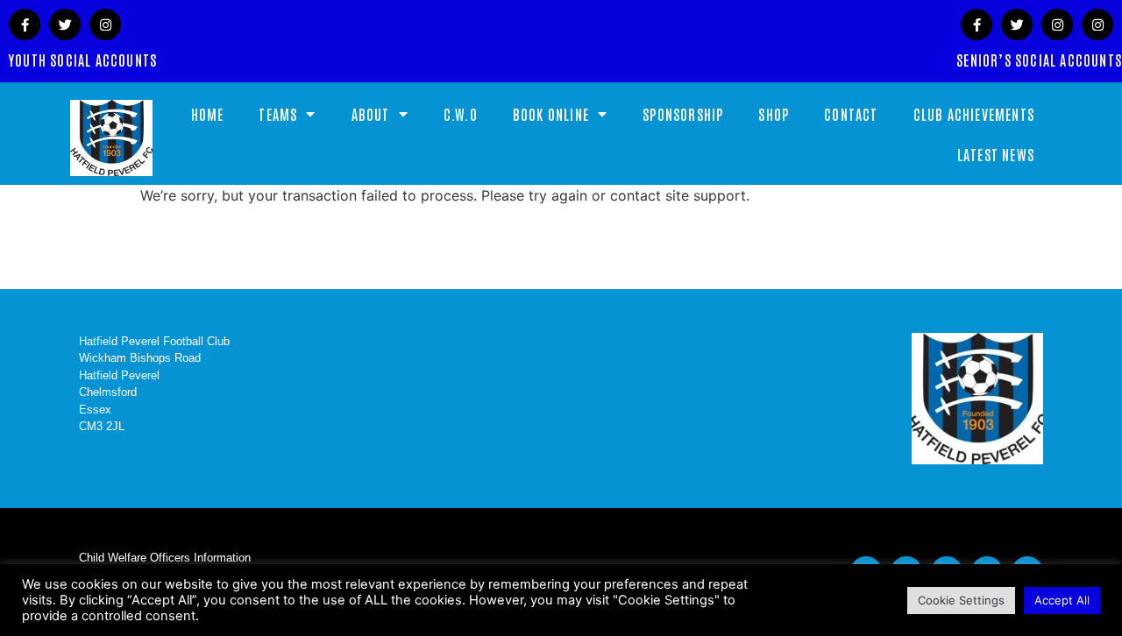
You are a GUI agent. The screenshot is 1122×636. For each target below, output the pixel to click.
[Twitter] (65, 24)
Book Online (551, 114)
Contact (850, 114)
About (371, 114)
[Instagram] (105, 24)
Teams (278, 114)
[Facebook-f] (24, 24)
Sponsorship (683, 114)
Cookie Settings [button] (961, 600)
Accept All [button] (1062, 600)
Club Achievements (973, 114)
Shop (773, 114)
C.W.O (461, 114)
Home (207, 114)
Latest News (995, 154)
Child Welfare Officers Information (165, 557)
